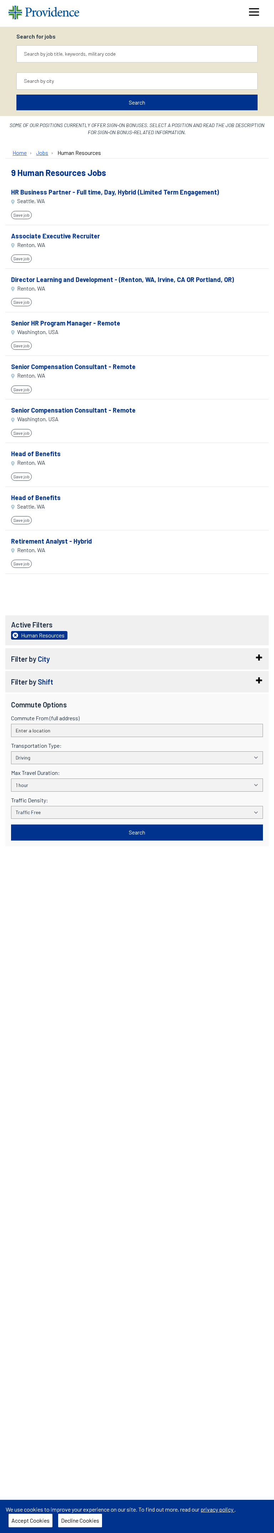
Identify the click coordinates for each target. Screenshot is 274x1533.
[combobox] (137, 53)
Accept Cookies (30, 1520)
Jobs (42, 152)
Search (137, 102)
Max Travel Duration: (35, 773)
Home (19, 152)
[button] (137, 659)
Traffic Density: (29, 800)
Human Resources (79, 152)
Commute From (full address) (45, 718)
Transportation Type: (36, 745)
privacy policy (217, 1509)
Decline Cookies (80, 1520)
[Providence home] (44, 13)
